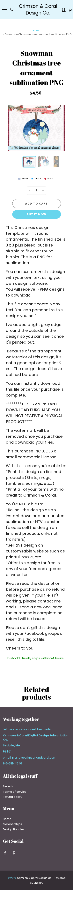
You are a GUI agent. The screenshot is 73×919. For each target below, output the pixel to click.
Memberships (12, 824)
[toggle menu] (4, 10)
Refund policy (12, 797)
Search (8, 786)
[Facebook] (5, 853)
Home (36, 30)
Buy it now (37, 214)
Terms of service (14, 792)
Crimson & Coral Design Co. (38, 9)
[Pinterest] (14, 853)
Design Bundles (13, 829)
